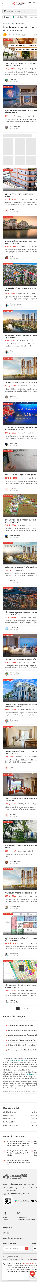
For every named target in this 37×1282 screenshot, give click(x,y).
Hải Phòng (9, 1122)
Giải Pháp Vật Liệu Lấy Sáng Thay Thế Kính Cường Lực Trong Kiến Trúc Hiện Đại (18, 1153)
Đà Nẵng (8, 1115)
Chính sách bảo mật (28, 1263)
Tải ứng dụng (20, 3)
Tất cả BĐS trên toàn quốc (15, 23)
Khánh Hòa (9, 1119)
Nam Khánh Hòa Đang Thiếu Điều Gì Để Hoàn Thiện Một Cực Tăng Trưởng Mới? (18, 1162)
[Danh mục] (3, 3)
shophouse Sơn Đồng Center (19, 1060)
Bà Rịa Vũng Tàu (11, 1125)
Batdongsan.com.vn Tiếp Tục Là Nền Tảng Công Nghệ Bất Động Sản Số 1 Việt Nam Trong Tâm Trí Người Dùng (18, 1143)
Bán (4, 23)
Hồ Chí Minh (10, 1112)
